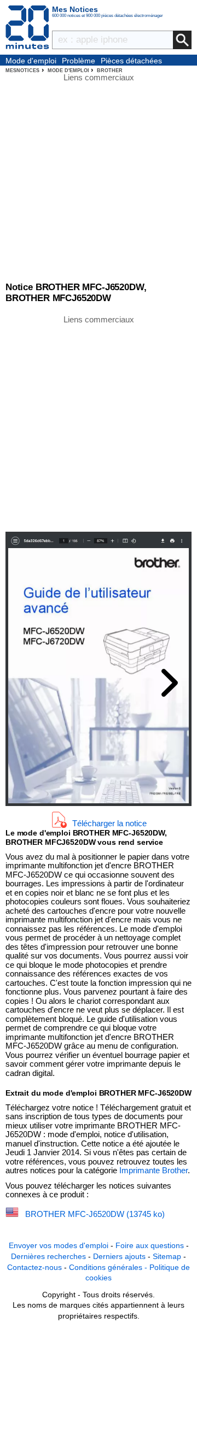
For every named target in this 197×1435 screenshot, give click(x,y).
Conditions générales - (109, 1267)
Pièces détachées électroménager (131, 61)
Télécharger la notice (109, 822)
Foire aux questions (149, 1245)
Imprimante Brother (153, 1170)
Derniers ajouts (119, 1256)
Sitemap (167, 1256)
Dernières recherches (48, 1256)
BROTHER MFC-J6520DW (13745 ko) (95, 1214)
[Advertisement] (98, 422)
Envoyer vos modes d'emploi (58, 1245)
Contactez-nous (34, 1267)
